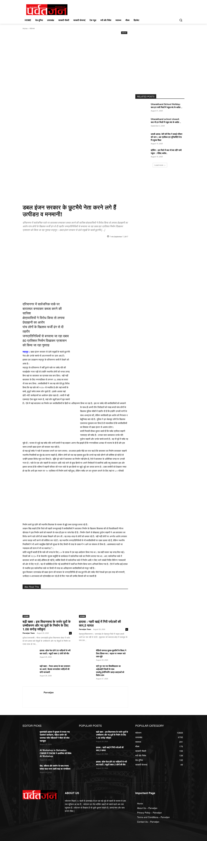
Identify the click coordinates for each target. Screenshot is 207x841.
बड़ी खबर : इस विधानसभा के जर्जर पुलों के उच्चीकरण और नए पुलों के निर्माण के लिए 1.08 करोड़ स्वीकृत (47, 625)
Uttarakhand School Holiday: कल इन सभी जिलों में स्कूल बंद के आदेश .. (166, 106)
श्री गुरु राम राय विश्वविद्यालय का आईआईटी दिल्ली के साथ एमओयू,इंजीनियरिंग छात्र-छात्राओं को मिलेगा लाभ (110, 670)
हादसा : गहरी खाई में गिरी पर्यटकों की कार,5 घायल (100, 623)
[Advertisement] (75, 57)
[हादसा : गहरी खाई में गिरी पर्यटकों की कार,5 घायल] (103, 605)
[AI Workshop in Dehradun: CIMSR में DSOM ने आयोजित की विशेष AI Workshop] (30, 754)
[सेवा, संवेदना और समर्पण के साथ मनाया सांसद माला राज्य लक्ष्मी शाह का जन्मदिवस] (30, 769)
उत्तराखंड (25, 616)
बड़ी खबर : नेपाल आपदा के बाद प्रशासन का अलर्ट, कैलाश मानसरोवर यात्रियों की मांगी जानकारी (55, 669)
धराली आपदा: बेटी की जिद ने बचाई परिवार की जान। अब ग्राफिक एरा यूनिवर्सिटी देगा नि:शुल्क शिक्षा (166, 136)
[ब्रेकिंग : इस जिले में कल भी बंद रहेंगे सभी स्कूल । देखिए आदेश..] (142, 154)
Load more (158, 165)
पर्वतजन (32, 28)
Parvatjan (49, 692)
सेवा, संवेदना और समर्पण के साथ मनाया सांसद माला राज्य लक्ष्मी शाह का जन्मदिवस (55, 767)
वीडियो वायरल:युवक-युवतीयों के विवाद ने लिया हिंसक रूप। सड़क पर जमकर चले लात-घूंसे (111, 653)
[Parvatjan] (33, 697)
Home (25, 28)
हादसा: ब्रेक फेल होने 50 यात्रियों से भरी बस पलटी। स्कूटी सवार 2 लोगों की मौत (55, 652)
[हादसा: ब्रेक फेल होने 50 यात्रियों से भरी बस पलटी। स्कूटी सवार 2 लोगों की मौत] (30, 654)
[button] (180, 20)
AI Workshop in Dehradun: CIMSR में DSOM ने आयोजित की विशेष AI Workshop (55, 753)
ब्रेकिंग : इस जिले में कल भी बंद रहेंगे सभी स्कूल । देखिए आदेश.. (166, 151)
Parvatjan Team (29, 633)
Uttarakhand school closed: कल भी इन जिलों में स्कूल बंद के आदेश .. (166, 120)
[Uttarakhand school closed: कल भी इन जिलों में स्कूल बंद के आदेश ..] (142, 123)
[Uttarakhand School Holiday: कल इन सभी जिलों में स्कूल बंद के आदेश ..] (142, 108)
